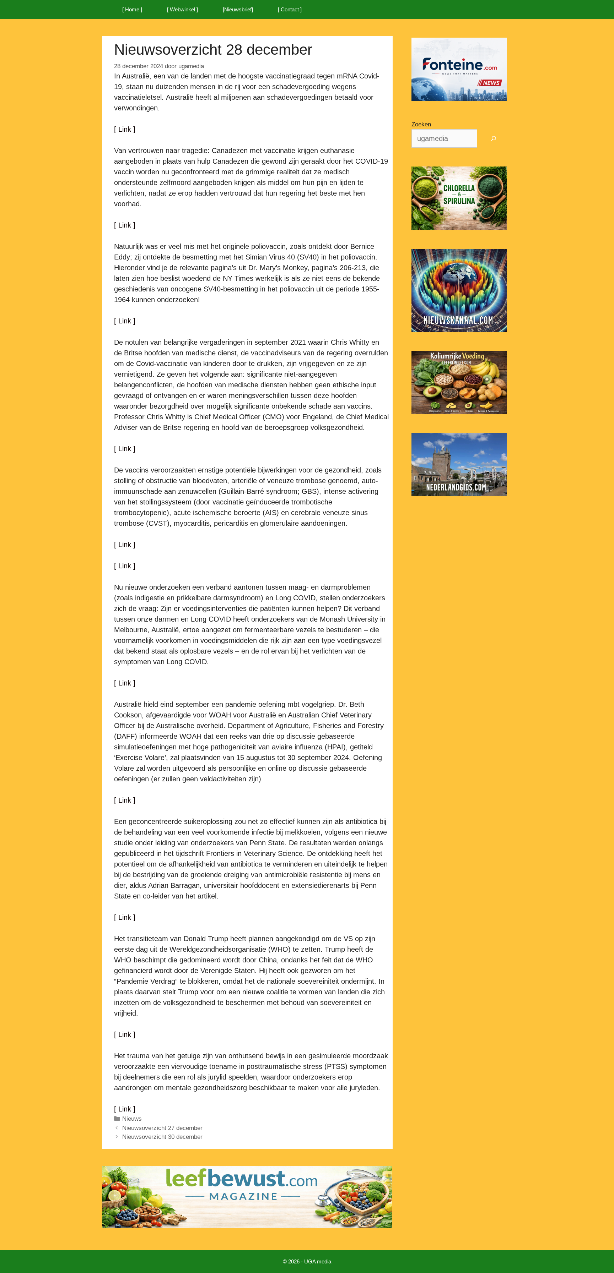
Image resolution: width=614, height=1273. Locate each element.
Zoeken (421, 124)
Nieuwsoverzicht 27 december (162, 1128)
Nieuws (132, 1118)
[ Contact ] (290, 9)
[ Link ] (124, 129)
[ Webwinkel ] (182, 9)
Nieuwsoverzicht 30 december (162, 1136)
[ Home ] (132, 9)
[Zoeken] (494, 138)
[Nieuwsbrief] (238, 9)
